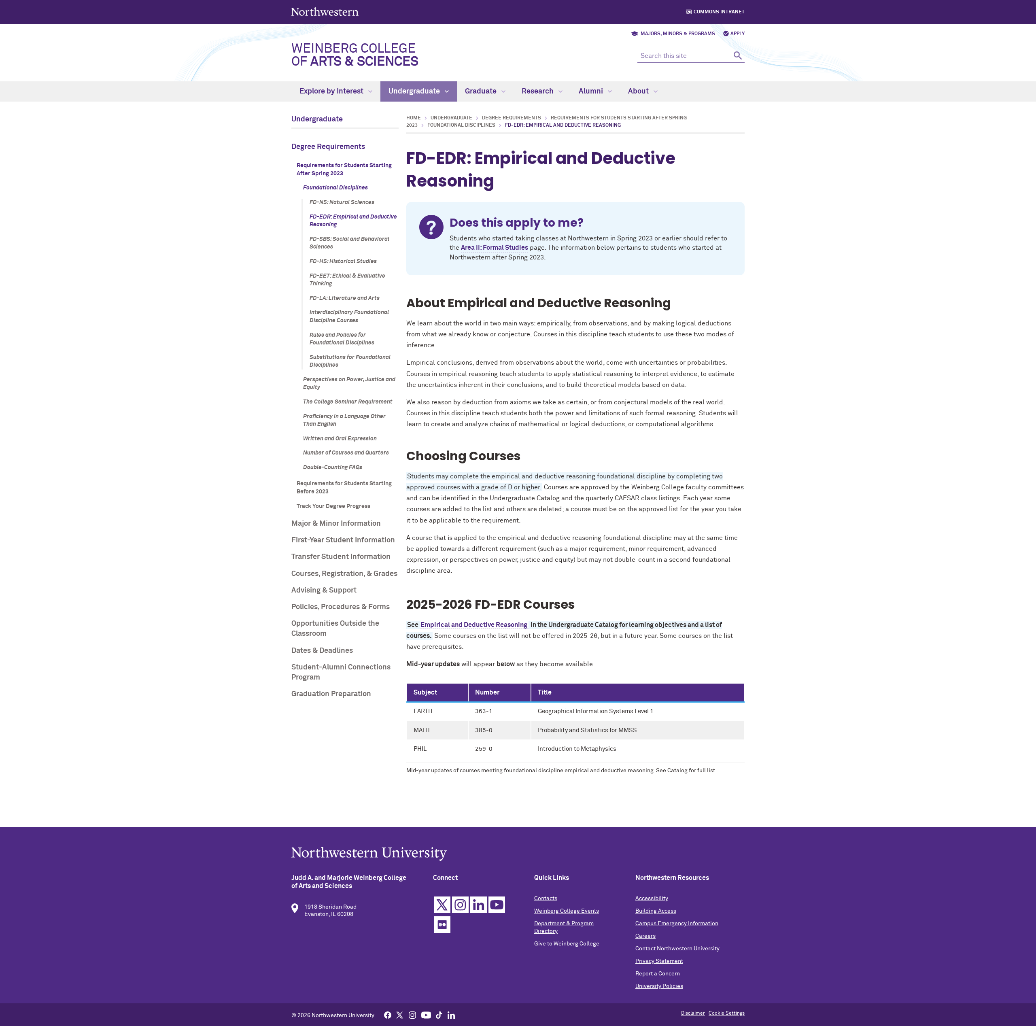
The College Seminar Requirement (348, 402)
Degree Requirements (328, 147)
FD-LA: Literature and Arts (345, 298)
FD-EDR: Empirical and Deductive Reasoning (353, 221)
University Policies (659, 986)
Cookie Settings (727, 1013)
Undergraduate (415, 91)
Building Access (655, 911)
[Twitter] (399, 1015)
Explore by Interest (332, 91)
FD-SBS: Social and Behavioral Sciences (349, 243)
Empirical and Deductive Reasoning (474, 625)
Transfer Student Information (341, 557)
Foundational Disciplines (335, 188)
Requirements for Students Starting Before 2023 (344, 488)
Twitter (442, 904)
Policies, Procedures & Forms (340, 607)
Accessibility (651, 898)
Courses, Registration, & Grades (344, 574)
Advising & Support (324, 590)
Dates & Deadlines (322, 650)
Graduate (481, 91)
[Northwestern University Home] (325, 11)
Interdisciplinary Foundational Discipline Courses (349, 316)
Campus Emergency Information (676, 923)
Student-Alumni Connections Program (341, 672)
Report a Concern (657, 974)
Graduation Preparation (331, 694)
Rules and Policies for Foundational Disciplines (342, 339)
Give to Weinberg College (566, 944)
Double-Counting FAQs (332, 467)
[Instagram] (412, 1015)
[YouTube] (426, 1015)
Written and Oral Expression (340, 439)
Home (413, 118)
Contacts (545, 898)
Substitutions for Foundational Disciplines (350, 361)
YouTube (496, 904)
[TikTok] (439, 1015)
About (639, 91)
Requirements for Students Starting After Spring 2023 (344, 169)
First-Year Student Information (343, 540)
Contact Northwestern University (677, 949)
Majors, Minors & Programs (678, 34)
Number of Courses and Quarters (346, 453)
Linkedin (478, 904)
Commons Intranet (719, 12)
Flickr (442, 924)
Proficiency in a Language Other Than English (344, 420)
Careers (645, 936)
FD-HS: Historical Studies (343, 261)
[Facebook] (387, 1015)
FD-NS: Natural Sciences (342, 202)
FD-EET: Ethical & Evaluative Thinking (347, 280)
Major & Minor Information (336, 523)
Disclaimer (693, 1013)
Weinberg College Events (566, 911)
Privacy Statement (659, 961)
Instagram (460, 904)
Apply (737, 34)
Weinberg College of (354, 55)
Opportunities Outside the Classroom (335, 628)
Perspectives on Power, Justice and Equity (349, 384)
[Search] (737, 55)
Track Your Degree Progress (333, 506)
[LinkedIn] (451, 1015)
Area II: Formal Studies (494, 247)
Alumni (592, 91)
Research (538, 91)
